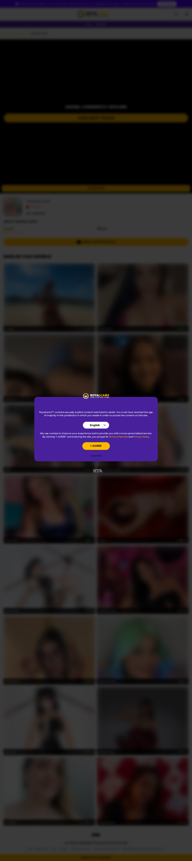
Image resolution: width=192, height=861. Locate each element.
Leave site (96, 455)
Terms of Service (118, 436)
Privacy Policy (141, 436)
